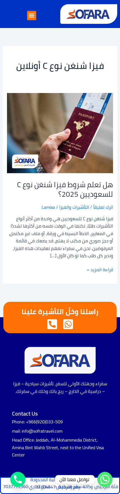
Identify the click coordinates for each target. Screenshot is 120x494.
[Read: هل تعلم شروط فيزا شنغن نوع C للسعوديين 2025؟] (60, 132)
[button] (31, 15)
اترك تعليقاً (103, 207)
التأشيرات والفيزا (74, 207)
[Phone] (17, 479)
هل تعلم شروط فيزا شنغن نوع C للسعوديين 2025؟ (65, 189)
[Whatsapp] (104, 479)
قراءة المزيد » (100, 269)
